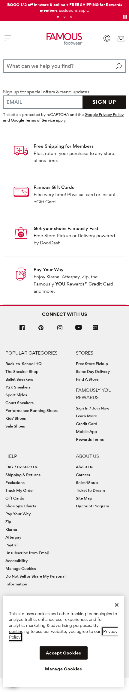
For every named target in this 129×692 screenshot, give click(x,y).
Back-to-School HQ (23, 363)
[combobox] (64, 66)
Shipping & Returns (22, 474)
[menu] (8, 41)
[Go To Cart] (121, 39)
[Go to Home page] (64, 39)
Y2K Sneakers (18, 387)
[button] (73, 10)
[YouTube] (78, 330)
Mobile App (86, 431)
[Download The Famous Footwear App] (95, 328)
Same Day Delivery (93, 371)
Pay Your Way (49, 269)
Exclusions (15, 482)
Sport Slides (16, 394)
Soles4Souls (87, 482)
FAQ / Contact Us (21, 466)
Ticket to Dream (90, 490)
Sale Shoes (15, 426)
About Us (84, 466)
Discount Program (92, 505)
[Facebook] (22, 330)
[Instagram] (60, 330)
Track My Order (19, 490)
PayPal (11, 544)
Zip (8, 521)
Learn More (86, 415)
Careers (83, 474)
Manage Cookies (20, 568)
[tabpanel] (64, 6)
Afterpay (13, 537)
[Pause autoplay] (125, 17)
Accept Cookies (63, 653)
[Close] (116, 605)
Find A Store (87, 379)
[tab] (58, 17)
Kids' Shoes (15, 418)
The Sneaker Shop (21, 371)
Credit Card (86, 423)
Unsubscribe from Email (27, 552)
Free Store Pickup (92, 363)
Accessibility (16, 560)
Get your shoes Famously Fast (66, 228)
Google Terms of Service (33, 120)
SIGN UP (104, 102)
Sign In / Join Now (93, 408)
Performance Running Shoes (31, 410)
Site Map (84, 498)
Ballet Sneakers (19, 379)
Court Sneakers (19, 402)
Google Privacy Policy (104, 114)
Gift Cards (14, 498)
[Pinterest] (41, 330)
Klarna (11, 529)
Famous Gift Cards (54, 187)
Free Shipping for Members (64, 146)
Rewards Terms (90, 439)
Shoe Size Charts (20, 505)
